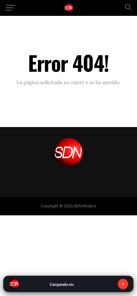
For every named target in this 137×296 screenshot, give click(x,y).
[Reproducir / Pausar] (123, 284)
